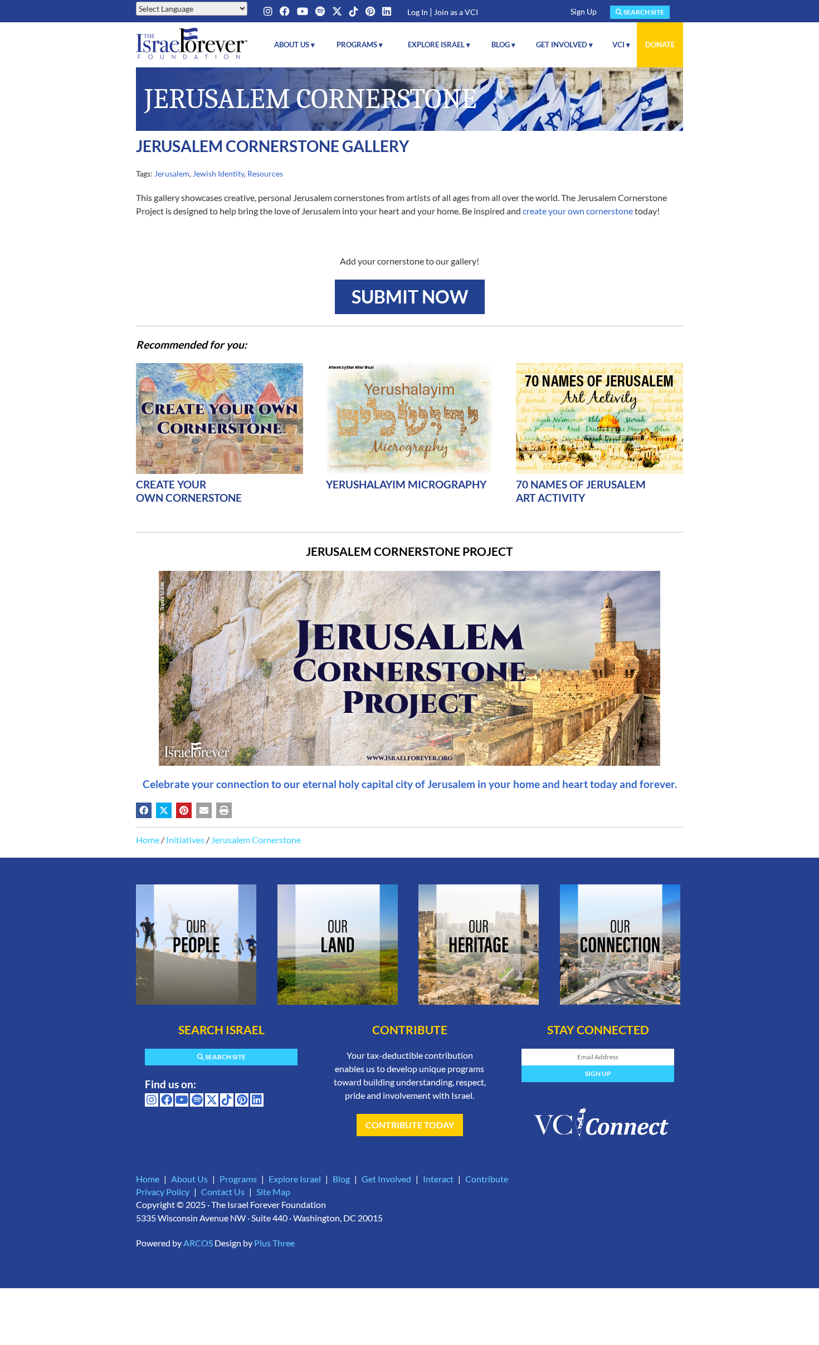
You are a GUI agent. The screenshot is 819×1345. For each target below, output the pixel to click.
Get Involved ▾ (564, 44)
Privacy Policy (162, 1191)
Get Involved (386, 1178)
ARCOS (198, 1243)
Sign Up (584, 11)
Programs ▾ (360, 44)
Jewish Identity (218, 173)
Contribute (486, 1178)
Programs (238, 1178)
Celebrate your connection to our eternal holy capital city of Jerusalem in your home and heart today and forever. (410, 783)
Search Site (643, 12)
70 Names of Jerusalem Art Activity (581, 491)
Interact (438, 1178)
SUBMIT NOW (410, 296)
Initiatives (185, 839)
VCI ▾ (621, 44)
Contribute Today (409, 1124)
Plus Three (274, 1243)
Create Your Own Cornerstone (189, 491)
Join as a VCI (456, 12)
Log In (417, 12)
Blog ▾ (503, 44)
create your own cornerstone (578, 211)
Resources (265, 173)
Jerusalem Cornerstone (256, 839)
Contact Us (223, 1191)
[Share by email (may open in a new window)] (204, 810)
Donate (660, 44)
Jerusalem (171, 173)
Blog (341, 1178)
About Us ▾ (294, 44)
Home (147, 839)
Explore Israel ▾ (439, 44)
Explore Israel (295, 1178)
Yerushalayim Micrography (406, 484)
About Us (189, 1178)
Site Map (273, 1191)
